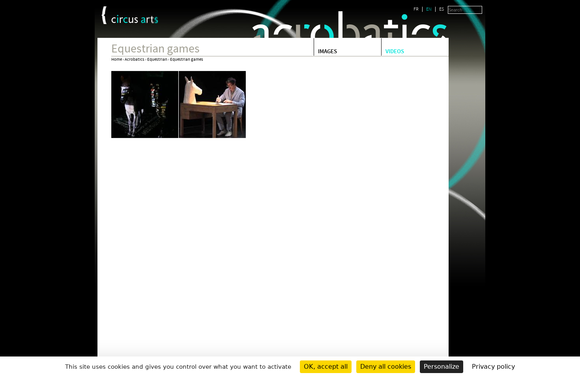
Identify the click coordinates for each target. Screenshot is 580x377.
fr (416, 9)
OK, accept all (326, 366)
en (429, 9)
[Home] (135, 19)
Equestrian (157, 59)
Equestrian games (186, 59)
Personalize (441, 366)
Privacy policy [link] (493, 366)
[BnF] (104, 15)
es (441, 9)
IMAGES (327, 52)
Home (116, 59)
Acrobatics (134, 59)
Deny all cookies (385, 366)
